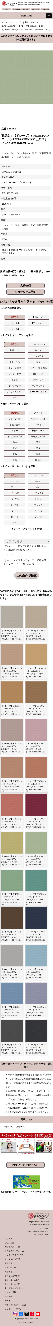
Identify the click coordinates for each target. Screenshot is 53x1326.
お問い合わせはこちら (25, 1164)
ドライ (38, 425)
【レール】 (15, 329)
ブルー (15, 511)
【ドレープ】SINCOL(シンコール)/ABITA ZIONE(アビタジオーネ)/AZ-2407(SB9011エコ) (11, 862)
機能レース (15, 350)
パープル (15, 499)
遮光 (38, 362)
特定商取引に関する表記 (15, 1305)
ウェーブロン (15, 419)
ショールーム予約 (25, 291)
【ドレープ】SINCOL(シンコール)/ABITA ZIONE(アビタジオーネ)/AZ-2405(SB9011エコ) (11, 824)
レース (38, 350)
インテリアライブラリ (14, 1255)
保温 (15, 460)
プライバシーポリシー (14, 1309)
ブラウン (15, 505)
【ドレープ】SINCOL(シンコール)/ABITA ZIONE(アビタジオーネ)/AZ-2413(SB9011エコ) (11, 975)
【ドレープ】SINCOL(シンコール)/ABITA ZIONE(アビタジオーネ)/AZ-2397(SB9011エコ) (11, 673)
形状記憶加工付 (15, 436)
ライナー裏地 (15, 374)
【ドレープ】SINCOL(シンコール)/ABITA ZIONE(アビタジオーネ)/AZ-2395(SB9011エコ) (11, 636)
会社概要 (8, 1296)
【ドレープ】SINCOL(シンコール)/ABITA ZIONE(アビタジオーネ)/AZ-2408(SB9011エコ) (35, 862)
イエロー (15, 481)
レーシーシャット (38, 392)
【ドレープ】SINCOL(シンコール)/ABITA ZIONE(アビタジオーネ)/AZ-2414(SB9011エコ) (35, 975)
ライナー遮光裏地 (38, 368)
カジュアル (38, 356)
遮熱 (15, 454)
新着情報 (8, 1263)
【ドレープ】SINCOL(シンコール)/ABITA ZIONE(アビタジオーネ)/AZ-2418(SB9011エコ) (35, 1050)
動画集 (7, 1300)
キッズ (15, 397)
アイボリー (38, 475)
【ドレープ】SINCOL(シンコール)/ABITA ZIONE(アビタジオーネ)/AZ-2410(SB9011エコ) (35, 899)
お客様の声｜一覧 (12, 1247)
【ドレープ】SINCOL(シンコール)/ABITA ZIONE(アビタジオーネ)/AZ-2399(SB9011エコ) (11, 711)
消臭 (38, 454)
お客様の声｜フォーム (14, 1251)
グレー (38, 487)
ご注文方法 (9, 1243)
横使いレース (38, 431)
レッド (15, 523)
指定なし (15, 317)
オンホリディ (38, 386)
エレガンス (38, 374)
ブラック (38, 505)
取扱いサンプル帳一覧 (14, 1127)
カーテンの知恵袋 (12, 1259)
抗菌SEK (15, 442)
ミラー (15, 431)
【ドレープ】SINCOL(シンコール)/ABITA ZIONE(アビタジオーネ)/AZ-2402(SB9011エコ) (35, 749)
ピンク (38, 499)
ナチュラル (15, 362)
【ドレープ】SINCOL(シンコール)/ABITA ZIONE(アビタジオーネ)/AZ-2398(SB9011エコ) (35, 673)
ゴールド (15, 493)
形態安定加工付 (38, 436)
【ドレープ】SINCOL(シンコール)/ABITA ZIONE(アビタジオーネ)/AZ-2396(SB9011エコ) (35, 636)
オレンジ (38, 481)
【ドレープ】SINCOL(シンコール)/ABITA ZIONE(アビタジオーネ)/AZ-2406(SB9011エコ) (35, 824)
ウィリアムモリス (14, 392)
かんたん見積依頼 (12, 1276)
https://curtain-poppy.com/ (39, 1221)
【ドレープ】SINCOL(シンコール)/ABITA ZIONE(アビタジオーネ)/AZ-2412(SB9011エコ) (35, 937)
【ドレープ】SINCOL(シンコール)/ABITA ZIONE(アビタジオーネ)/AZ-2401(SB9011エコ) (11, 749)
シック (15, 356)
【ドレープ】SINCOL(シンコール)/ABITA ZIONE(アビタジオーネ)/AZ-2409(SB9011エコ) (11, 899)
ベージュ (38, 511)
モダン (15, 380)
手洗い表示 (15, 425)
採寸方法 (8, 1238)
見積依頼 (25, 285)
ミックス (38, 517)
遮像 (38, 448)
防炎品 (38, 460)
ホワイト (15, 517)
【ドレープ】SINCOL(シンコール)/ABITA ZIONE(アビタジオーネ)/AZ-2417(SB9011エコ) (11, 1050)
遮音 (38, 442)
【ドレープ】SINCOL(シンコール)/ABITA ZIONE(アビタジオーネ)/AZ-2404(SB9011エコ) (35, 786)
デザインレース (38, 344)
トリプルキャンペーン (14, 1288)
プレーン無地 (15, 368)
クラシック (38, 380)
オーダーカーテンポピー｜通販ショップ (18, 22)
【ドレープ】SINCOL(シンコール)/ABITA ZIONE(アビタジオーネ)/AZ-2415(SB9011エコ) (11, 1012)
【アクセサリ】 (38, 323)
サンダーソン (15, 386)
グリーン (15, 487)
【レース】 (15, 323)
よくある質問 (10, 1292)
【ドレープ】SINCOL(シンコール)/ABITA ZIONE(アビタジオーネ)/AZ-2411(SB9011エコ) (11, 937)
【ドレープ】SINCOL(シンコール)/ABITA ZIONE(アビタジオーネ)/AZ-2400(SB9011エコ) (35, 711)
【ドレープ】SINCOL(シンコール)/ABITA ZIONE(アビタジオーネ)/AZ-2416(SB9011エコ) (35, 1012)
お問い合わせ (10, 1267)
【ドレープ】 (38, 317)
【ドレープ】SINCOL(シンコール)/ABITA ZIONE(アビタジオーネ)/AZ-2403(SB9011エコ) (11, 786)
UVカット (38, 413)
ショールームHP (12, 1280)
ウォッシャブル (38, 419)
